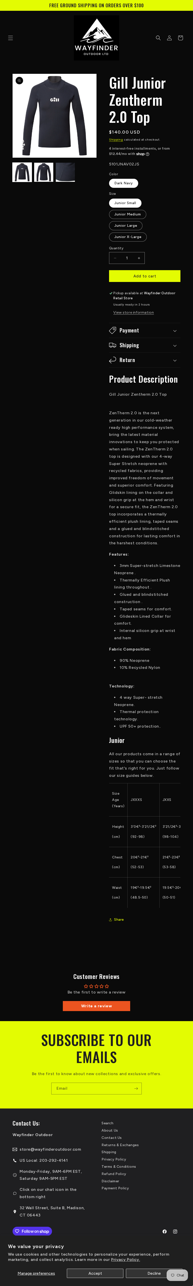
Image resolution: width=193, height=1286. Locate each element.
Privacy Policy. (125, 1259)
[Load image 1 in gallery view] (22, 172)
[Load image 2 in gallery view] (43, 172)
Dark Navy (123, 183)
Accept (95, 1273)
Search (108, 1123)
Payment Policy (115, 1188)
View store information (133, 312)
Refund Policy (114, 1174)
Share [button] (119, 919)
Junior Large (125, 225)
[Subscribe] (135, 1088)
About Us (110, 1130)
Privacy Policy (114, 1159)
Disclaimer (110, 1181)
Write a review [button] (96, 1006)
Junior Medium (127, 214)
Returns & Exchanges (120, 1145)
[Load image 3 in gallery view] (65, 172)
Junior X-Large (127, 237)
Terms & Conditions (119, 1166)
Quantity (116, 248)
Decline (154, 1273)
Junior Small (125, 203)
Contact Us (112, 1138)
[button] (10, 37)
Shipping (116, 139)
